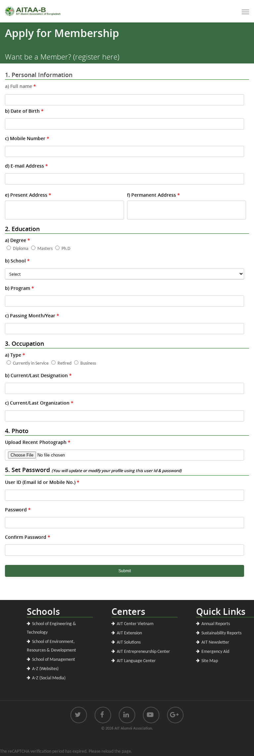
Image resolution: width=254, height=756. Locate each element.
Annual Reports (215, 623)
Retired (64, 363)
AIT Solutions (129, 642)
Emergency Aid (215, 651)
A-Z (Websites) (45, 668)
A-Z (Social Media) (48, 678)
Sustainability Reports (221, 633)
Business (88, 363)
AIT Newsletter (215, 642)
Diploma (20, 248)
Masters (45, 248)
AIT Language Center (136, 660)
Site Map (209, 660)
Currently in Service (31, 363)
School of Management (53, 659)
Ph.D (66, 248)
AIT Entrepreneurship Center (143, 651)
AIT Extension (129, 633)
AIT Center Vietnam (135, 623)
